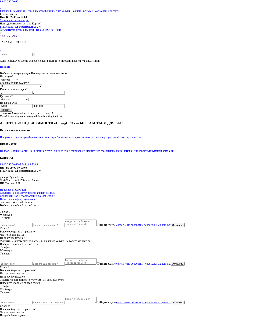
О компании (17, 10)
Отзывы (88, 10)
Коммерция (124, 137)
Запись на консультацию (14, 20)
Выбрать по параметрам (14, 137)
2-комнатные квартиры (70, 137)
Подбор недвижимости (14, 150)
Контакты (114, 10)
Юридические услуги (57, 10)
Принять (5, 66)
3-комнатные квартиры (98, 137)
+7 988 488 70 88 (28, 164)
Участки (136, 137)
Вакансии (76, 10)
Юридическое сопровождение (71, 150)
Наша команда (117, 150)
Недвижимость (35, 10)
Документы (100, 10)
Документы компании (161, 150)
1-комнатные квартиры (42, 137)
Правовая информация (13, 189)
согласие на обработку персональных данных (143, 224)
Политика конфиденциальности (19, 199)
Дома (115, 137)
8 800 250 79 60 (9, 1)
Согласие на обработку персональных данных (27, 192)
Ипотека (94, 150)
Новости (143, 150)
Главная (4, 10)
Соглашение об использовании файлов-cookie (27, 195)
